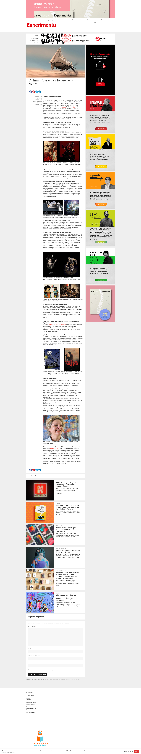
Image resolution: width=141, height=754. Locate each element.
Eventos (59, 31)
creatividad (37, 104)
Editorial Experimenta (31, 708)
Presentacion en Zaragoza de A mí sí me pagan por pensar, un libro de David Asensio (67, 507)
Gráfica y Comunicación (62, 480)
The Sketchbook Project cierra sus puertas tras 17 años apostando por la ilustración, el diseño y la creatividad (67, 575)
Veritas (64, 107)
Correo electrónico (34, 655)
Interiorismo (47, 31)
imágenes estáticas (61, 324)
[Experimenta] (41, 25)
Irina (74, 107)
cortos (50, 324)
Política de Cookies (10, 752)
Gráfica (28, 31)
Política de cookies (30, 704)
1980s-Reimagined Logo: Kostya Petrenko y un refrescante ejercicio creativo (68, 484)
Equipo (27, 709)
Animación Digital (54, 448)
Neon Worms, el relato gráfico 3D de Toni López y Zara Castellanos (67, 529)
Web (29, 663)
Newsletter (70, 31)
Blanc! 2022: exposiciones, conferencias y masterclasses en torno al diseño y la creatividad (67, 597)
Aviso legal (28, 699)
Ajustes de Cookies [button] (128, 751)
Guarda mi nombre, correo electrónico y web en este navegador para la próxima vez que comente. (49, 670)
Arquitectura (34, 31)
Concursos (53, 31)
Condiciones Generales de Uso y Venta (34, 701)
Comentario (32, 626)
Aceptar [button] (136, 751)
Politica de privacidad (31, 702)
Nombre (30, 648)
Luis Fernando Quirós (37, 96)
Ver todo (65, 31)
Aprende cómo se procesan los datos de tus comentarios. (64, 679)
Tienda (76, 31)
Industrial (40, 31)
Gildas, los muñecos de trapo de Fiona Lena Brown (68, 551)
